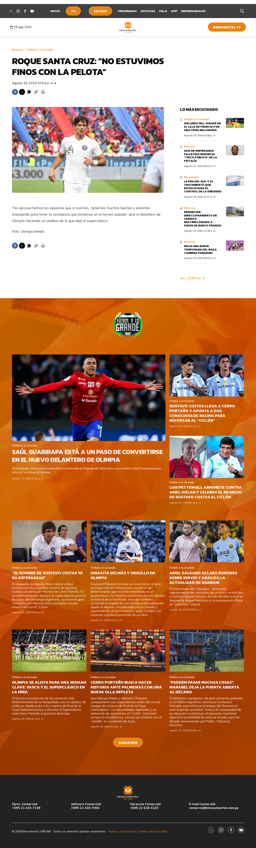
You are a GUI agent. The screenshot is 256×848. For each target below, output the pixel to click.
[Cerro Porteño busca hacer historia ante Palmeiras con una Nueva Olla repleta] (128, 651)
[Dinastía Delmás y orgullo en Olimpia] (128, 541)
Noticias (148, 11)
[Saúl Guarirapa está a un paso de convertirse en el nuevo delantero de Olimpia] (88, 397)
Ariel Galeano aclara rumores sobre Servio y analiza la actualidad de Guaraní (203, 578)
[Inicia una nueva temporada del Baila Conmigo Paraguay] (235, 245)
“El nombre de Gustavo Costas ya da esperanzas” (47, 575)
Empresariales (193, 11)
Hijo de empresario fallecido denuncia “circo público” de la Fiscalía (200, 156)
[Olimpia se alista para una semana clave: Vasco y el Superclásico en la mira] (49, 651)
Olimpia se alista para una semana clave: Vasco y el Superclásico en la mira (49, 687)
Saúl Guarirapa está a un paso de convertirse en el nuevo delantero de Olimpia (87, 455)
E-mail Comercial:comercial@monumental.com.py (214, 806)
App (174, 11)
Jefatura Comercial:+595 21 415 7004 (86, 806)
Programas (127, 11)
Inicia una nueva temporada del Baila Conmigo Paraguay (200, 249)
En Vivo (100, 11)
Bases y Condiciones (122, 831)
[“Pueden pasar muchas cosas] (206, 651)
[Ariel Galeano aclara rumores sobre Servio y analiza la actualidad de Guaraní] (206, 541)
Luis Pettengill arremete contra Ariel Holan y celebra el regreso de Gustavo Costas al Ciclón (205, 492)
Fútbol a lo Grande (40, 49)
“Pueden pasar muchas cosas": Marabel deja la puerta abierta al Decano (204, 687)
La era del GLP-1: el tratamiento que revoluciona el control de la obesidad (202, 186)
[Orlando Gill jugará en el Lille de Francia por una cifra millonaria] (235, 123)
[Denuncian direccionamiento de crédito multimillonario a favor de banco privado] (235, 212)
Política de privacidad (153, 831)
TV (73, 11)
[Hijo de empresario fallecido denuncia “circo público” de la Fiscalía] (235, 150)
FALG (163, 11)
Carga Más (128, 742)
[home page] (128, 27)
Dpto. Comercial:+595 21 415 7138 (26, 806)
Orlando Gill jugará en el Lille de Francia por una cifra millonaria (202, 126)
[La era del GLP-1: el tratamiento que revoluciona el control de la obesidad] (235, 181)
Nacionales (191, 177)
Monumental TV (227, 27)
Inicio (55, 11)
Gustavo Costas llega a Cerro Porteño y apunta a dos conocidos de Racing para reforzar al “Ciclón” (202, 413)
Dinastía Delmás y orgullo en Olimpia (123, 575)
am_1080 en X (192, 278)
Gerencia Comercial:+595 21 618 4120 (145, 806)
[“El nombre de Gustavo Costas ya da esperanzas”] (49, 541)
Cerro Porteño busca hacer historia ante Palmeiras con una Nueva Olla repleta (126, 687)
